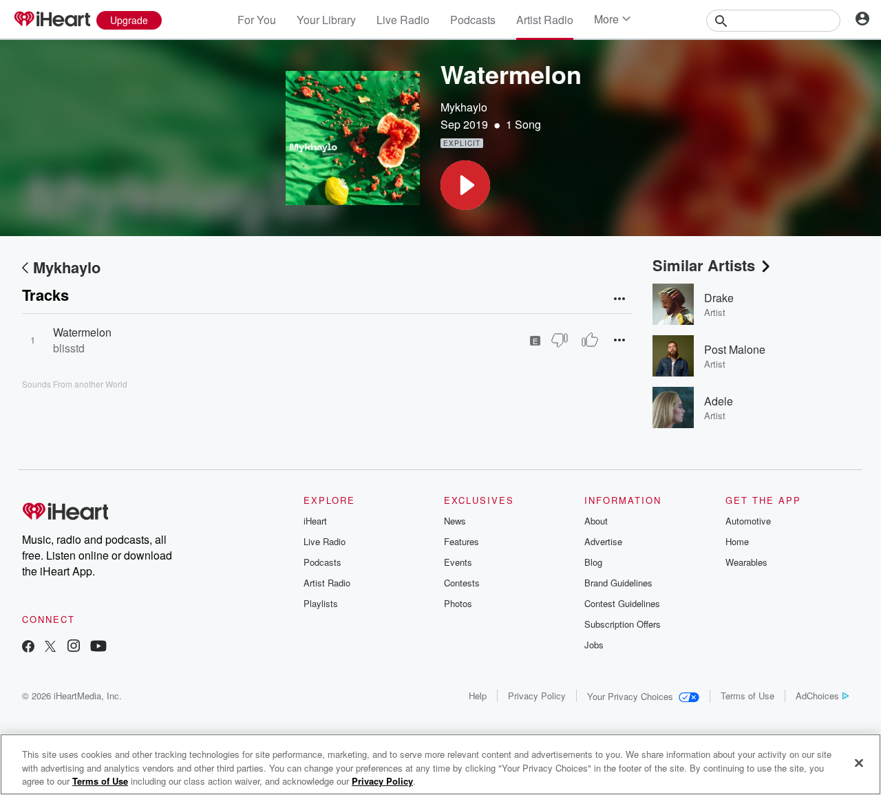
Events (458, 562)
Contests (462, 582)
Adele (718, 401)
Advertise (603, 541)
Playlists (321, 603)
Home (737, 541)
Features (461, 541)
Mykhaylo (463, 107)
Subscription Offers (622, 623)
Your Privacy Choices (630, 696)
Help (478, 695)
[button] (465, 185)
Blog (593, 562)
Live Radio (402, 20)
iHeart (315, 520)
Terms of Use (747, 695)
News (455, 520)
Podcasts (473, 20)
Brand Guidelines (618, 582)
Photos (458, 603)
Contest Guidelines (622, 603)
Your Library (326, 20)
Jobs (594, 644)
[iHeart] (51, 20)
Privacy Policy (537, 695)
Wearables (746, 562)
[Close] (859, 763)
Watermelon (82, 332)
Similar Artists (703, 265)
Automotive (748, 520)
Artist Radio (544, 20)
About (596, 520)
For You (256, 20)
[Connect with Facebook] (28, 647)
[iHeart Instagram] (73, 647)
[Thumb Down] (559, 340)
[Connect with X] (50, 647)
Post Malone (734, 349)
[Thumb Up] (589, 340)
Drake (719, 298)
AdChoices (817, 695)
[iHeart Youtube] (98, 647)
